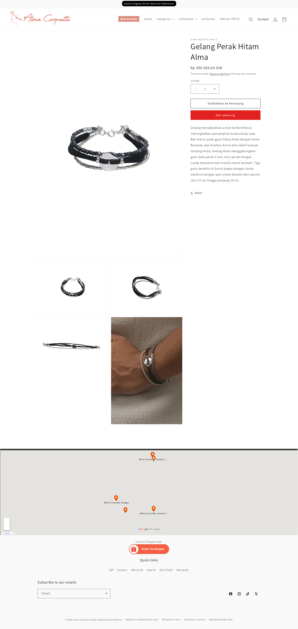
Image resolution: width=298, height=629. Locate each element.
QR (111, 570)
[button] (165, 19)
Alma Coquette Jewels (85, 619)
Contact (263, 19)
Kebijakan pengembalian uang (141, 619)
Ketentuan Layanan (194, 619)
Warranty (183, 570)
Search (151, 570)
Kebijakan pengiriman (221, 619)
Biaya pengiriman (220, 73)
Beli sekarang (225, 115)
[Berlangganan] (105, 593)
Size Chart (166, 570)
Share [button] (198, 193)
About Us (137, 570)
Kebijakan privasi (171, 619)
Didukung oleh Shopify (110, 619)
